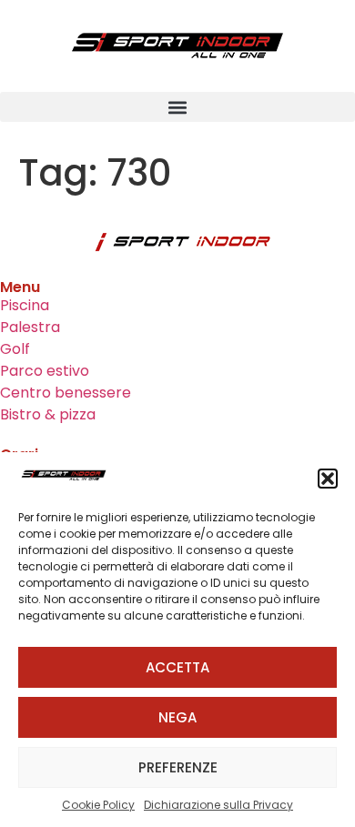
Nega (177, 717)
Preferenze (178, 767)
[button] (328, 478)
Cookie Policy (98, 804)
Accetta (177, 667)
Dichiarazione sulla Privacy (218, 804)
